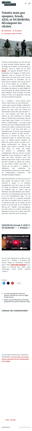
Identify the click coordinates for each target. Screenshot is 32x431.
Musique (8, 33)
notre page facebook (18, 265)
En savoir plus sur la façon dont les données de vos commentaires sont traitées (15, 359)
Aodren (19, 31)
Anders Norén (27, 427)
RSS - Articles (11, 420)
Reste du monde (17, 33)
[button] (26, 3)
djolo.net (8, 427)
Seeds (4, 71)
